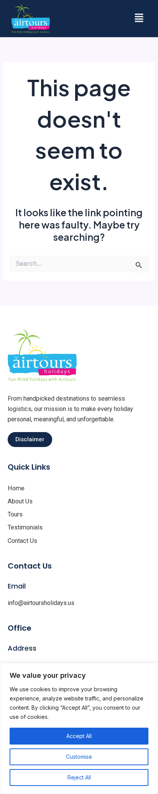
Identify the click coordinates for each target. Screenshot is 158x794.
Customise (79, 756)
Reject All (79, 777)
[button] (138, 18)
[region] (79, 728)
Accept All (79, 736)
